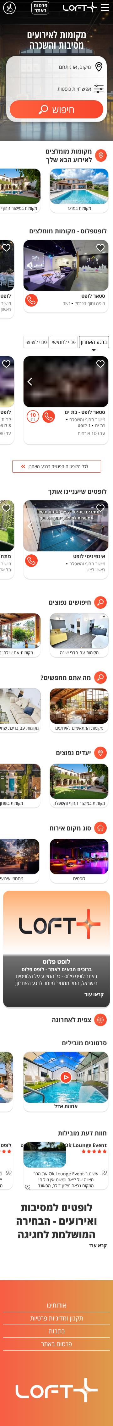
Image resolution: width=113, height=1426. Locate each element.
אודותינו (56, 1305)
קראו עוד (94, 994)
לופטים (79, 878)
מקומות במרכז (79, 208)
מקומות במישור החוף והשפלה (79, 803)
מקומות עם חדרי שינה (79, 653)
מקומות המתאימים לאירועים (79, 728)
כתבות (57, 1331)
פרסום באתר (40, 8)
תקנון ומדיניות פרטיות (56, 1318)
